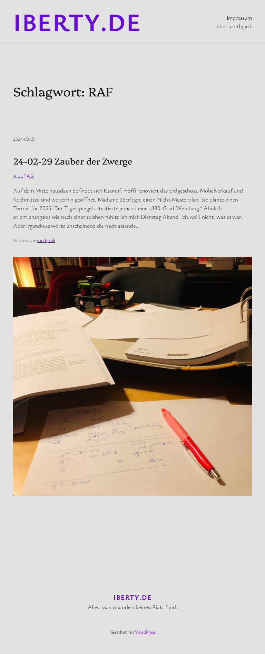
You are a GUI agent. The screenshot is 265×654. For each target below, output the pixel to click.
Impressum (239, 17)
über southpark (234, 26)
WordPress (145, 631)
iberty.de (77, 21)
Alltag (23, 175)
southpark (46, 240)
